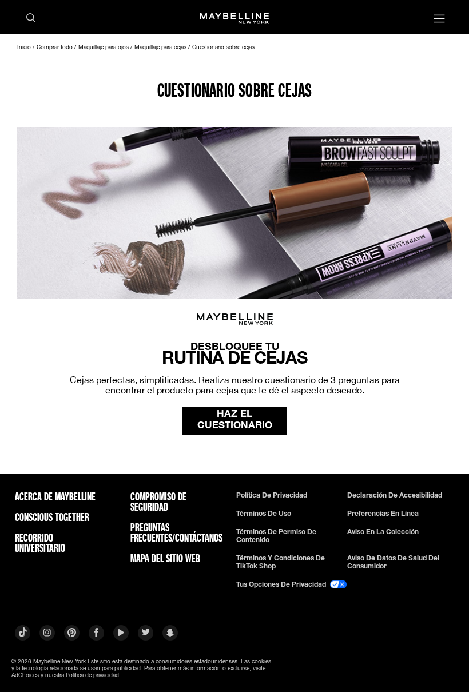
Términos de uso (263, 514)
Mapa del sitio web (165, 558)
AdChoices (25, 674)
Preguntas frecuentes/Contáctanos (173, 532)
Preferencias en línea (383, 514)
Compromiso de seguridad (158, 501)
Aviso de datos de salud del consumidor (393, 562)
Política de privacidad (271, 495)
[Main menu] (439, 19)
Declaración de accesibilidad (394, 495)
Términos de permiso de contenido (276, 536)
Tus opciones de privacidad (282, 584)
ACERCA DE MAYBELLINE (55, 496)
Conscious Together (52, 517)
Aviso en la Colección (383, 532)
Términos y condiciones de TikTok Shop (280, 562)
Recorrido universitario (40, 542)
